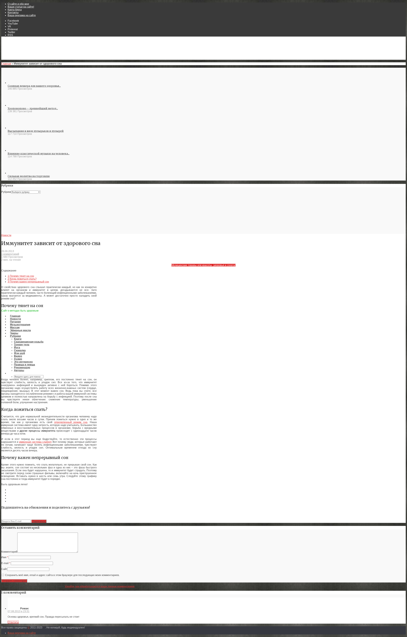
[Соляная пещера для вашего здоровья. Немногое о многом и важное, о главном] (19, 82)
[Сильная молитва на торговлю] (19, 173)
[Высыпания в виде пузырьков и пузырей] (19, 128)
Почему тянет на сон (21, 276)
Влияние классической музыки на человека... (38, 153)
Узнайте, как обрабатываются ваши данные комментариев (100, 586)
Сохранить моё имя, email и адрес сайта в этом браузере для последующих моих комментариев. (62, 575)
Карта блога (15, 9)
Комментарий (9, 551)
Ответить (13, 622)
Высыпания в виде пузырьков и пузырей (36, 131)
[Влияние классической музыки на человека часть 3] (19, 150)
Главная (6, 63)
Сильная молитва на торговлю (29, 176)
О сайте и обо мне (18, 4)
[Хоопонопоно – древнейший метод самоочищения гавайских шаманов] (19, 105)
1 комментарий (10, 254)
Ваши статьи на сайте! (21, 6)
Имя (4, 557)
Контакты (13, 12)
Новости (6, 235)
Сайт (4, 569)
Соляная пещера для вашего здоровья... (34, 85)
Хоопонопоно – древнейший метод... (33, 108)
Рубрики (6, 192)
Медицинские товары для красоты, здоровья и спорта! (203, 265)
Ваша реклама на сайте (22, 15)
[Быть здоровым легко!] (203, 307)
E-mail (5, 563)
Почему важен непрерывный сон (28, 281)
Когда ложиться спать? (22, 278)
